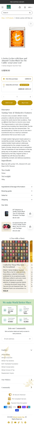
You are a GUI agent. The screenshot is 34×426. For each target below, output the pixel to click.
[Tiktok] (19, 422)
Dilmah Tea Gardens (8, 360)
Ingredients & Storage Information (13, 187)
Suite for (4, 195)
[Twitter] (22, 422)
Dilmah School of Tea (8, 370)
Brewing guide (7, 191)
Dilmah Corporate (7, 357)
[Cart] (20, 7)
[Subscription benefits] (4, 86)
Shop (3, 18)
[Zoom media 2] (31, 24)
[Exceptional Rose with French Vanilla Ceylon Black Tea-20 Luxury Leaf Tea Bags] (6, 227)
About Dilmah (6, 354)
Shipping (5, 200)
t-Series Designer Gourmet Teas (11, 65)
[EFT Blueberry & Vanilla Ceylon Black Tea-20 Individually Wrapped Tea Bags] (6, 213)
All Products (9, 18)
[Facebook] (9, 422)
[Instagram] (12, 422)
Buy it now (25, 102)
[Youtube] (15, 422)
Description (6, 110)
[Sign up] (30, 339)
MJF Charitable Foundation (10, 364)
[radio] (17, 78)
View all (5, 290)
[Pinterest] (25, 422)
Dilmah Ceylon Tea (18, 417)
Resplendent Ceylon (8, 373)
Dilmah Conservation (8, 367)
